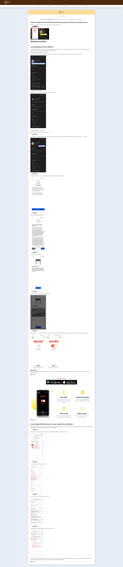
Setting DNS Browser (78, 19)
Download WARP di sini (70, 19)
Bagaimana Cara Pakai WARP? (60, 19)
